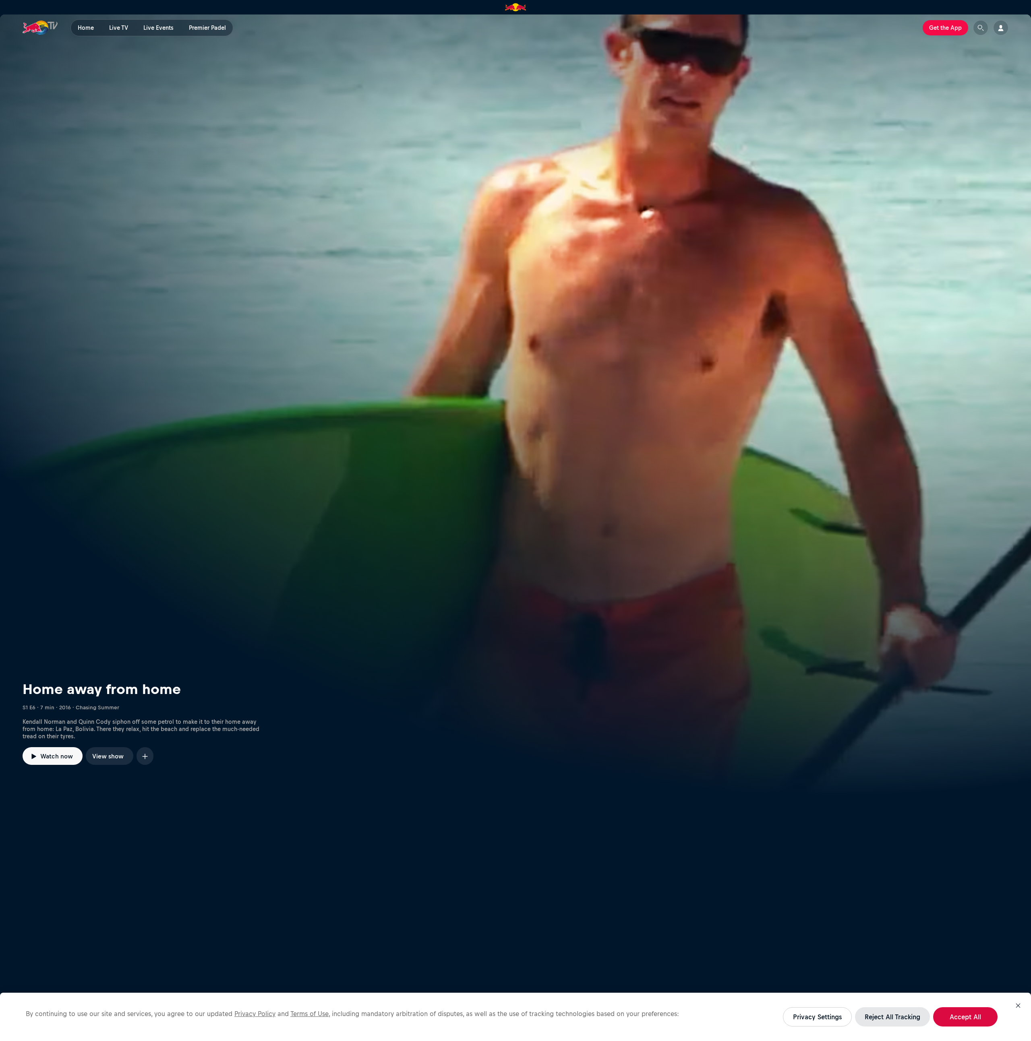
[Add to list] (145, 755)
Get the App (945, 28)
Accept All (965, 1016)
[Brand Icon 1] (515, 7)
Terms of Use (309, 1013)
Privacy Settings (817, 1016)
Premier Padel (207, 28)
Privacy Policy (254, 1013)
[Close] (1018, 1006)
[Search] (980, 27)
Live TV (118, 28)
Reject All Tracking (892, 1016)
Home (86, 28)
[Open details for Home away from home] (515, 404)
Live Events (158, 28)
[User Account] (1000, 27)
